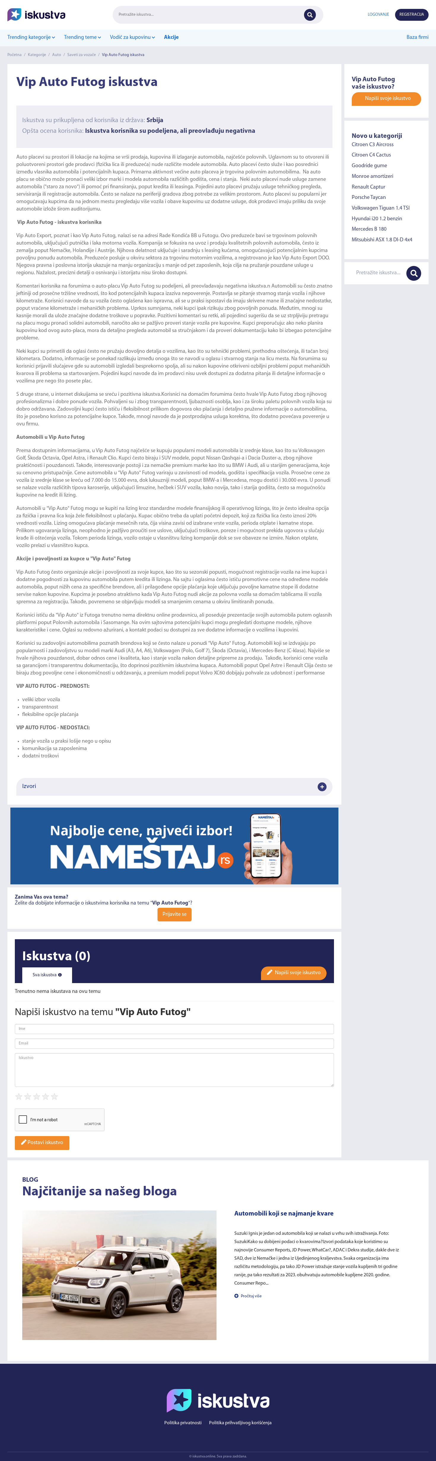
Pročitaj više (251, 1296)
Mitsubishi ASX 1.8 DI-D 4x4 (382, 240)
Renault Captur (368, 187)
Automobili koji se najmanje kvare (284, 1213)
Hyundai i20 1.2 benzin (377, 218)
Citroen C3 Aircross (373, 144)
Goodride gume (369, 166)
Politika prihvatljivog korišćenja (240, 1423)
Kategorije (37, 55)
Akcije (171, 37)
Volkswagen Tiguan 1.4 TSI (381, 208)
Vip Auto (26, 236)
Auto (56, 55)
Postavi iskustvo (44, 1143)
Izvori (29, 786)
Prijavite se (175, 914)
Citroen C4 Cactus (371, 155)
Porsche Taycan (369, 197)
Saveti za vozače (81, 55)
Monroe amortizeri (372, 176)
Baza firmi (418, 37)
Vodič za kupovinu (131, 37)
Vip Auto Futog (138, 286)
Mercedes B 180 (369, 229)
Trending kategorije (29, 37)
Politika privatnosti (183, 1423)
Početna (14, 55)
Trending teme (81, 37)
